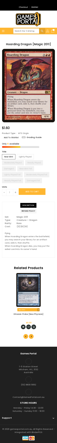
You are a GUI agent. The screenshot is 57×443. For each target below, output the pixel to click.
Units (4, 187)
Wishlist (34, 7)
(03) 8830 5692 (28, 384)
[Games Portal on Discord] (34, 3)
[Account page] (47, 31)
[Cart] (53, 31)
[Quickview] (23, 327)
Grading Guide (34, 137)
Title (4, 151)
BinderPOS (37, 432)
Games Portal (28, 353)
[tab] (28, 205)
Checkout (23, 7)
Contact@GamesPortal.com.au (28, 397)
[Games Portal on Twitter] (28, 3)
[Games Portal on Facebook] (23, 3)
